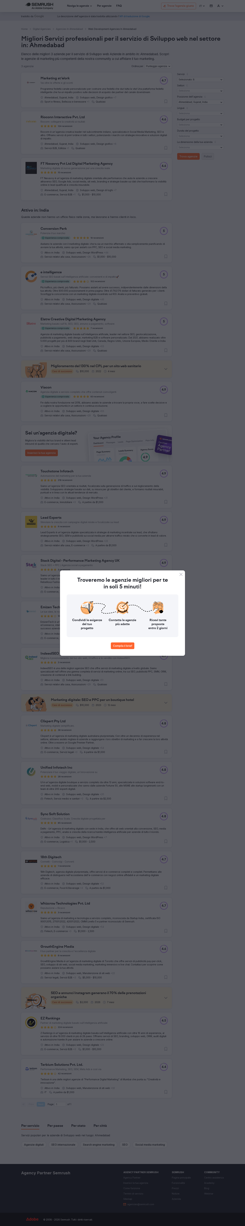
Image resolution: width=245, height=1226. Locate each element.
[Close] (181, 574)
